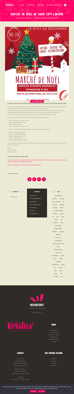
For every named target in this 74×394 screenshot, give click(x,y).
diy (53, 216)
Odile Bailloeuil (58, 249)
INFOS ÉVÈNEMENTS (12, 173)
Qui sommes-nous (54, 332)
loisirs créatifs (58, 228)
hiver (62, 216)
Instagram (53, 361)
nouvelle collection (58, 243)
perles (61, 258)
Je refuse (41, 391)
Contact (54, 341)
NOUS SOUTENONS (35, 204)
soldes (60, 267)
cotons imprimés (58, 210)
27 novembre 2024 (37, 101)
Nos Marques (54, 330)
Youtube (53, 363)
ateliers (54, 198)
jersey (56, 219)
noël (58, 246)
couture (54, 213)
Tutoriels (32, 210)
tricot (55, 273)
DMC (58, 216)
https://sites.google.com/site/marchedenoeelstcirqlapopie (24, 165)
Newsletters (33, 201)
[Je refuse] (72, 389)
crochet (62, 213)
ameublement (58, 195)
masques (62, 231)
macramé (54, 231)
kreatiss (55, 222)
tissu (55, 270)
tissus (61, 270)
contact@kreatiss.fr (20, 361)
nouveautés (58, 240)
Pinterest (53, 365)
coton (61, 207)
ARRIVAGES (33, 195)
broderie (62, 204)
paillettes (58, 252)
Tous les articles (26, 18)
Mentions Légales (54, 339)
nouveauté (58, 237)
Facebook (53, 358)
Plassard (58, 261)
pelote (62, 255)
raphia (63, 264)
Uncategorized (34, 213)
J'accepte (33, 391)
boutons (54, 204)
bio (63, 201)
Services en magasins (54, 334)
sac (55, 267)
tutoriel (56, 276)
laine (61, 222)
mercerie (58, 234)
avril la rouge (56, 201)
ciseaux (55, 207)
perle (55, 258)
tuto (61, 273)
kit (61, 219)
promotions (55, 264)
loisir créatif (58, 225)
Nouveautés (33, 207)
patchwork (55, 255)
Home (18, 18)
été (62, 276)
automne (61, 198)
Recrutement (54, 337)
